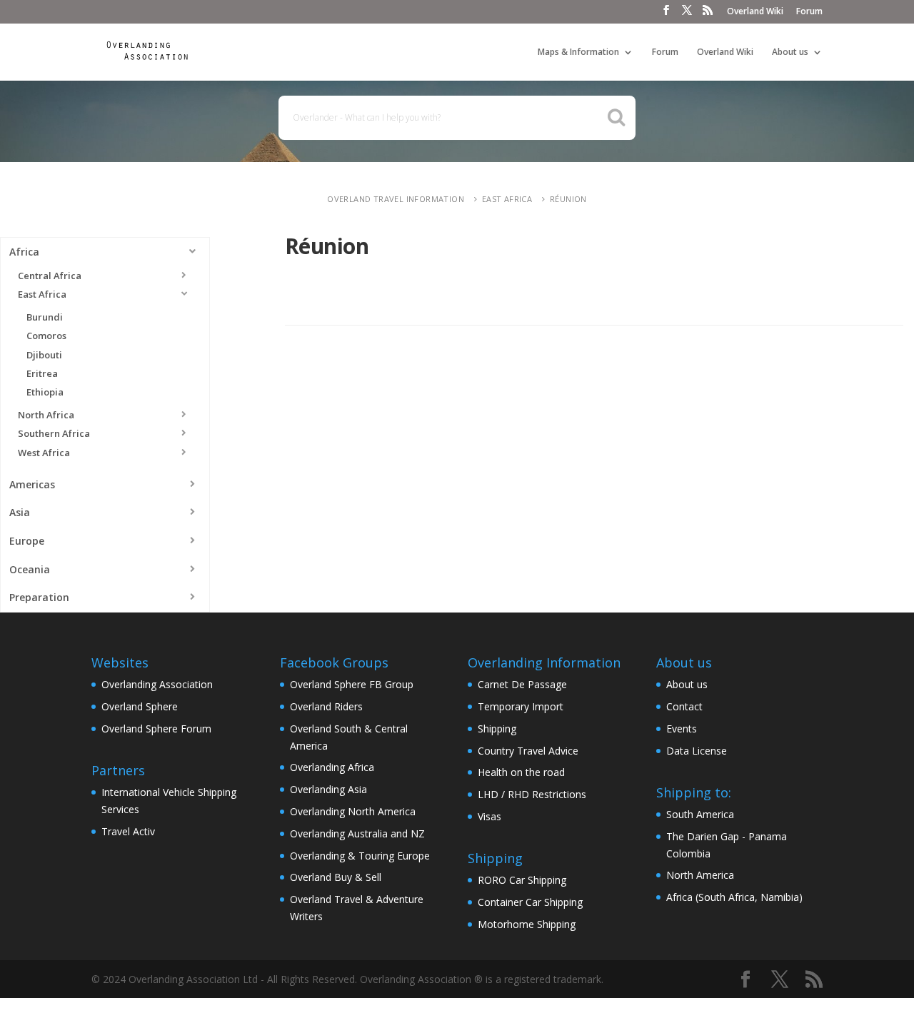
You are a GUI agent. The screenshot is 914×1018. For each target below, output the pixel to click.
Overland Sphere (139, 706)
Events (681, 728)
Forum (809, 12)
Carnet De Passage (522, 684)
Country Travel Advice (528, 750)
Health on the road (521, 772)
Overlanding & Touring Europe (360, 855)
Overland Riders (326, 706)
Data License (696, 750)
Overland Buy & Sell (335, 877)
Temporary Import (520, 706)
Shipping (497, 728)
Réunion (568, 198)
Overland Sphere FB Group (351, 684)
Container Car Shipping (530, 902)
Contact (684, 706)
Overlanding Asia (328, 789)
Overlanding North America (353, 811)
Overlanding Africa (332, 767)
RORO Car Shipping (522, 880)
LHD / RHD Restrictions (532, 794)
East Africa (507, 198)
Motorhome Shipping (527, 924)
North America (700, 875)
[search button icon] (616, 117)
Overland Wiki (755, 12)
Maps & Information (578, 52)
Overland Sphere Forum (156, 728)
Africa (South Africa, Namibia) (734, 897)
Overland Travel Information (395, 198)
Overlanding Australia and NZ (357, 833)
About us (790, 52)
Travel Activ (128, 831)
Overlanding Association (157, 684)
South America (700, 814)
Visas (489, 816)
